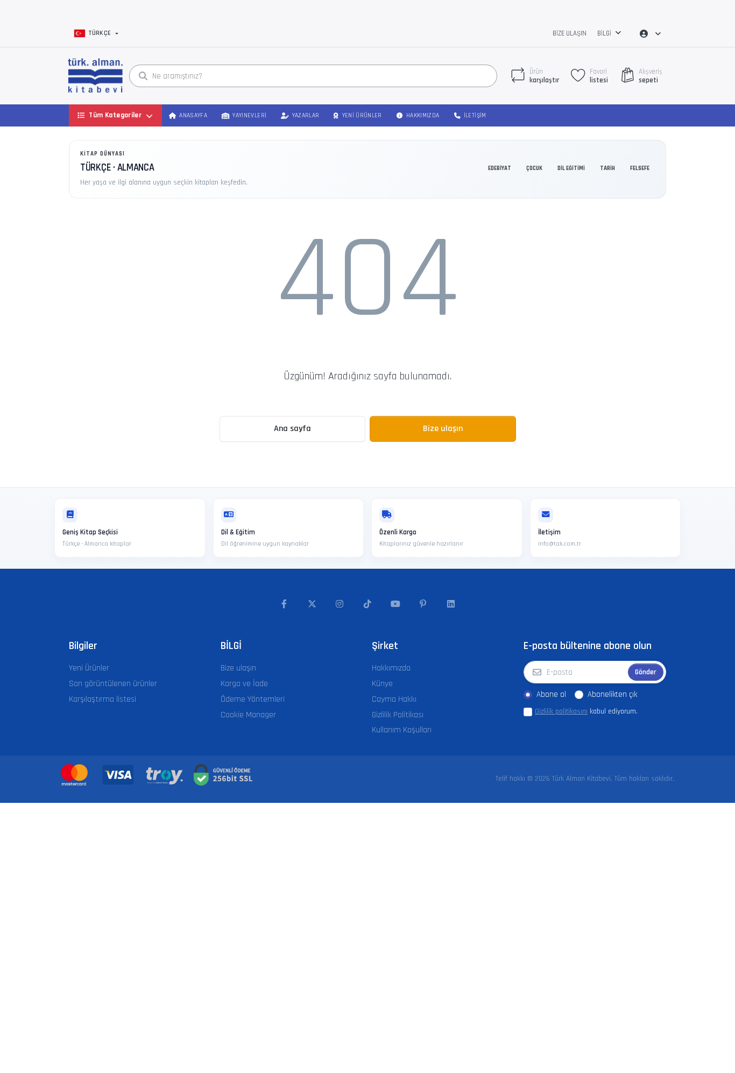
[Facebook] (284, 604)
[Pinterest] (423, 604)
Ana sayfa (292, 428)
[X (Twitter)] (312, 604)
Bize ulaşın (569, 33)
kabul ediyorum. (586, 711)
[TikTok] (367, 604)
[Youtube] (395, 604)
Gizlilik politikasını (561, 711)
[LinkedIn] (451, 604)
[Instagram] (340, 604)
